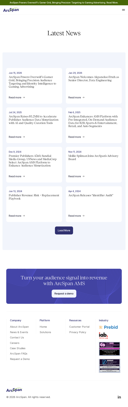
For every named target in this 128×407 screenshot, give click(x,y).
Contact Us (17, 337)
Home (43, 326)
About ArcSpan (19, 326)
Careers (14, 342)
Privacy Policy (77, 332)
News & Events (19, 332)
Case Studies (17, 348)
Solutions (45, 332)
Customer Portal (79, 326)
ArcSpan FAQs (18, 353)
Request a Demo (20, 359)
